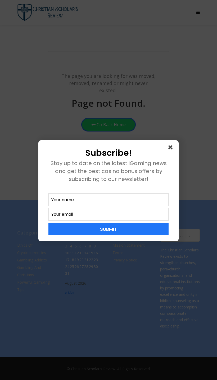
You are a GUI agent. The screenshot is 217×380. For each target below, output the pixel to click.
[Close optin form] (171, 148)
